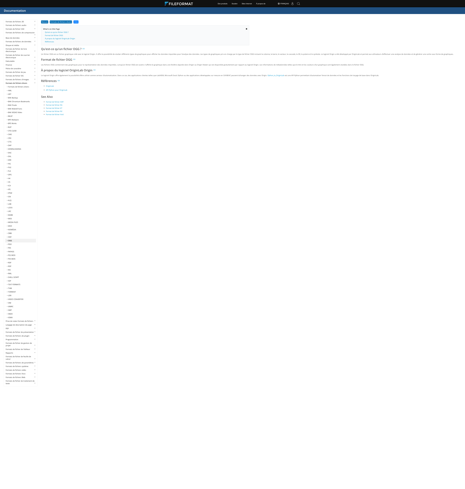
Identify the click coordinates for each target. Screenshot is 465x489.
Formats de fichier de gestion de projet (19, 344)
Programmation (12, 339)
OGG (10, 240)
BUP (9, 127)
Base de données (13, 38)
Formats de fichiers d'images (17, 79)
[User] (292, 3)
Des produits (222, 4)
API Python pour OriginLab (56, 90)
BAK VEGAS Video (15, 112)
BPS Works (12, 123)
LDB (9, 204)
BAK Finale (12, 105)
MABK (10, 215)
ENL (9, 156)
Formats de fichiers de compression (20, 32)
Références (49, 41)
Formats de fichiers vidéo (16, 370)
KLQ (9, 200)
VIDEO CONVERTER (15, 299)
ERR (9, 160)
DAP (9, 145)
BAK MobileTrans (15, 109)
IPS (9, 189)
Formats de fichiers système (17, 366)
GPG (10, 174)
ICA (9, 185)
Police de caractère (13, 68)
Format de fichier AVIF (55, 102)
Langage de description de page (19, 325)
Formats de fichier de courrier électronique (18, 56)
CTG (9, 142)
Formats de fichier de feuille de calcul (18, 357)
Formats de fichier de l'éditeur (18, 349)
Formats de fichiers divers (16, 83)
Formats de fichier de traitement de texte (20, 382)
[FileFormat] (179, 4)
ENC (10, 153)
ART (9, 94)
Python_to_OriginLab (276, 75)
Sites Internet (247, 4)
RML (10, 273)
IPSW (10, 193)
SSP (9, 281)
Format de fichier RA (54, 105)
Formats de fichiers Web (15, 377)
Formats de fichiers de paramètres (20, 362)
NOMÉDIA (12, 229)
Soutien (234, 4)
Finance (9, 65)
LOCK (10, 207)
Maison (45, 22)
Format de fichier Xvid (55, 114)
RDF (9, 262)
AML (10, 90)
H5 (9, 182)
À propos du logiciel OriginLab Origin (60, 38)
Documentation (15, 11)
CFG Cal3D (12, 131)
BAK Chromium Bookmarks (19, 101)
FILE (9, 167)
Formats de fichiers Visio (15, 373)
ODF (10, 237)
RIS (9, 270)
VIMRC (10, 306)
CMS (10, 134)
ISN (9, 196)
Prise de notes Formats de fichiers (19, 321)
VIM (9, 303)
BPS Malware (13, 120)
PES (9, 248)
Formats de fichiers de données (18, 41)
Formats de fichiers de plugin (17, 336)
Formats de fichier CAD (15, 29)
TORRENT (12, 292)
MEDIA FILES (13, 222)
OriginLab (50, 86)
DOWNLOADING (14, 149)
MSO (10, 226)
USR (9, 295)
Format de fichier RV (54, 111)
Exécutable (10, 61)
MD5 (10, 218)
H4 (9, 178)
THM (10, 288)
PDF (7, 328)
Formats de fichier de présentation (20, 332)
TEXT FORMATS (14, 284)
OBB (10, 233)
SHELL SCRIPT (13, 277)
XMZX (10, 314)
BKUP (10, 116)
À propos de (260, 4)
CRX (9, 138)
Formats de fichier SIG (14, 76)
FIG (9, 164)
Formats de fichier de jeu (16, 72)
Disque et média (12, 45)
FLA (9, 171)
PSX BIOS (11, 259)
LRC (9, 211)
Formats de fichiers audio (16, 25)
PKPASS (11, 251)
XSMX (10, 317)
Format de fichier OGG (54, 35)
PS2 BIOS (11, 255)
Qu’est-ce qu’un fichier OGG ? (57, 32)
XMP (10, 310)
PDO (10, 244)
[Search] (298, 3)
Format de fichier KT (54, 108)
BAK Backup (13, 98)
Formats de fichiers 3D (15, 21)
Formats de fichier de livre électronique (16, 50)
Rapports (9, 353)
